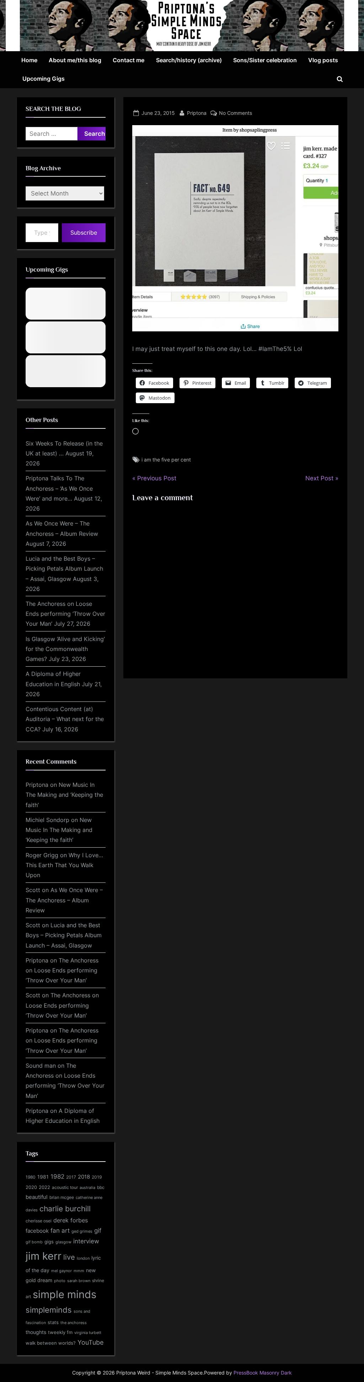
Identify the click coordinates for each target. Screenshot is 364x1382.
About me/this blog (75, 60)
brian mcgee (61, 1197)
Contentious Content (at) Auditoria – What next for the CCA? (65, 719)
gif (97, 1230)
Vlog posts (323, 60)
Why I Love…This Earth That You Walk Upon (64, 865)
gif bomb (34, 1242)
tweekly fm (60, 1332)
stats (53, 1322)
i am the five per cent (166, 460)
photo (59, 1281)
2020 (31, 1187)
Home (29, 60)
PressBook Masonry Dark (263, 1373)
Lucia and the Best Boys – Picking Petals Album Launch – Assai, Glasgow (64, 568)
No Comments (235, 113)
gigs (49, 1241)
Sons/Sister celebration (265, 60)
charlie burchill (65, 1208)
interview (86, 1241)
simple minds (64, 1294)
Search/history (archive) (189, 60)
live (69, 1257)
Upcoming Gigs (43, 78)
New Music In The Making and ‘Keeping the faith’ (64, 795)
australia (87, 1187)
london (83, 1258)
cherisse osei (39, 1220)
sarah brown (78, 1280)
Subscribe (83, 232)
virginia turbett (87, 1332)
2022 (44, 1187)
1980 (31, 1177)
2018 (84, 1177)
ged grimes (81, 1231)
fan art (60, 1230)
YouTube (90, 1342)
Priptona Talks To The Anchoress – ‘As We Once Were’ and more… (59, 488)
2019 (97, 1177)
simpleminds (49, 1309)
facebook (37, 1230)
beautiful (37, 1197)
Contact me (128, 60)
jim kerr (43, 1256)
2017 (71, 1177)
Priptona (197, 113)
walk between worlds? (51, 1343)
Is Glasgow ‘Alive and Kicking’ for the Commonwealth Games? (65, 649)
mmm (79, 1270)
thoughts (36, 1332)
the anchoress (73, 1322)
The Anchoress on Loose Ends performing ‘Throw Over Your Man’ (65, 614)
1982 (57, 1176)
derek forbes (70, 1220)
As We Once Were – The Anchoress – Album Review (64, 900)
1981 (43, 1177)
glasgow (63, 1242)
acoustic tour (65, 1187)
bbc (101, 1187)
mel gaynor (61, 1270)
